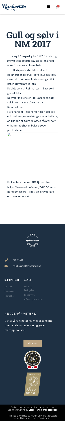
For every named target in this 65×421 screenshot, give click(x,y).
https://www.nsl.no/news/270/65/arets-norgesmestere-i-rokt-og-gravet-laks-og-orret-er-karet (31, 191)
